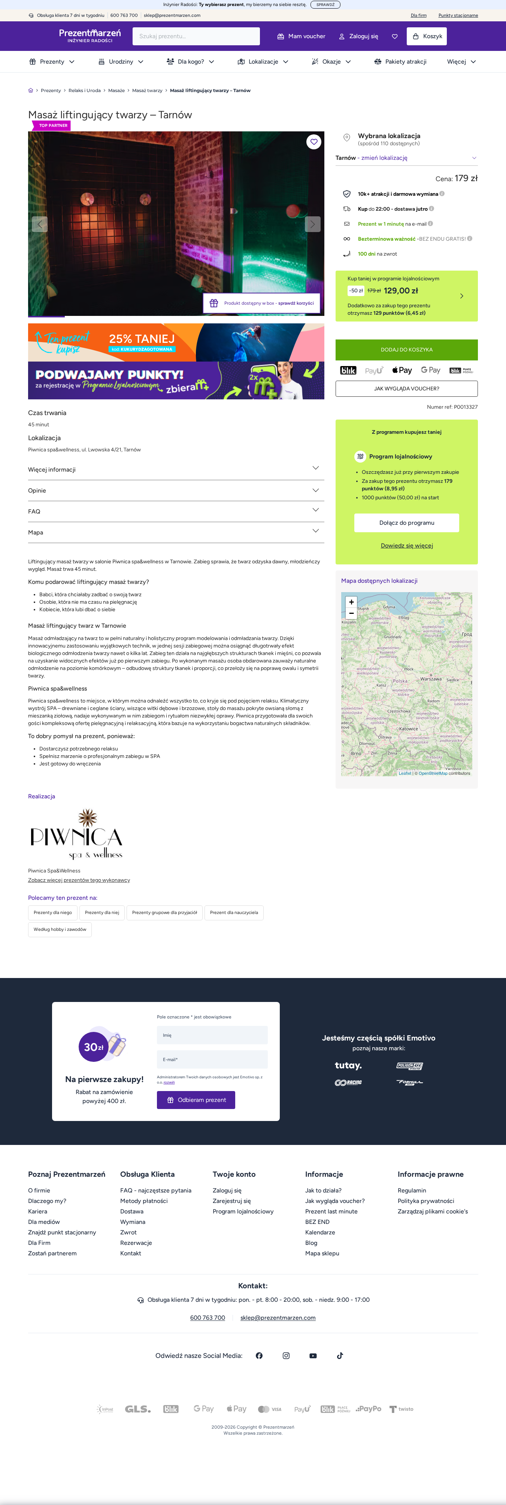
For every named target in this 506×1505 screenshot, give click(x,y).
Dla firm (419, 15)
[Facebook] (259, 1355)
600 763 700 (207, 1317)
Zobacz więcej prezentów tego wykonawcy (79, 880)
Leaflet (405, 773)
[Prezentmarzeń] (90, 36)
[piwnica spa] (176, 223)
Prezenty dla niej (102, 912)
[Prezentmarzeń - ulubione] (395, 36)
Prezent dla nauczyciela (234, 912)
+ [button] (351, 602)
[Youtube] (313, 1355)
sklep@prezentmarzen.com (172, 15)
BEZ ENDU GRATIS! (442, 239)
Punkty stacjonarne (458, 15)
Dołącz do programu (406, 522)
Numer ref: (440, 407)
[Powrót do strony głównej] (30, 90)
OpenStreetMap (433, 773)
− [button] (351, 613)
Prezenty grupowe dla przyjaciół (164, 912)
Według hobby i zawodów (60, 929)
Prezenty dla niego (53, 912)
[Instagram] (286, 1355)
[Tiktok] (340, 1355)
